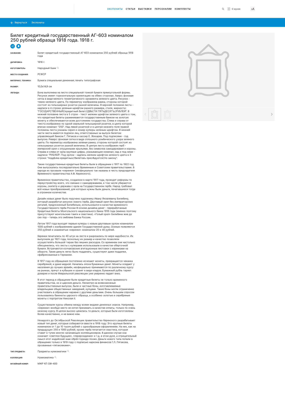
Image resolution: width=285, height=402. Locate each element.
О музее (236, 9)
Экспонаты (115, 9)
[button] (272, 114)
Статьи (130, 9)
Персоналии (163, 9)
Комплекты (183, 9)
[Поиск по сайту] (223, 9)
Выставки (145, 9)
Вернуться (20, 22)
